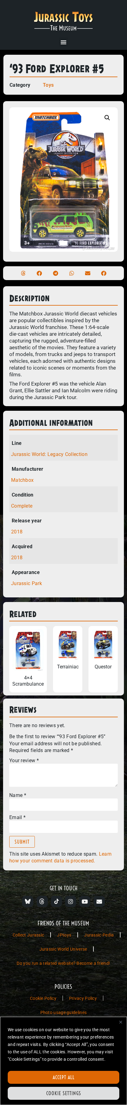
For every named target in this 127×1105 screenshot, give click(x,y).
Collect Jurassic (28, 935)
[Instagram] (70, 901)
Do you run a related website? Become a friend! (63, 963)
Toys (48, 85)
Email (17, 817)
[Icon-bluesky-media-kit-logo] (27, 901)
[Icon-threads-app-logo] (42, 901)
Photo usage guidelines (63, 1012)
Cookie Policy (43, 998)
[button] (63, 42)
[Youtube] (84, 901)
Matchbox (22, 480)
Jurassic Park (26, 583)
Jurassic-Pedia (99, 935)
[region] (63, 1061)
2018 (17, 532)
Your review (24, 760)
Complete (21, 506)
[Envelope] (99, 901)
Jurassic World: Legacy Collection (49, 454)
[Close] (120, 1022)
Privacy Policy (83, 998)
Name (17, 795)
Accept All (64, 1077)
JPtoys (64, 935)
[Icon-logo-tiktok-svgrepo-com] (56, 901)
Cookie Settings (63, 1093)
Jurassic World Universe (63, 949)
